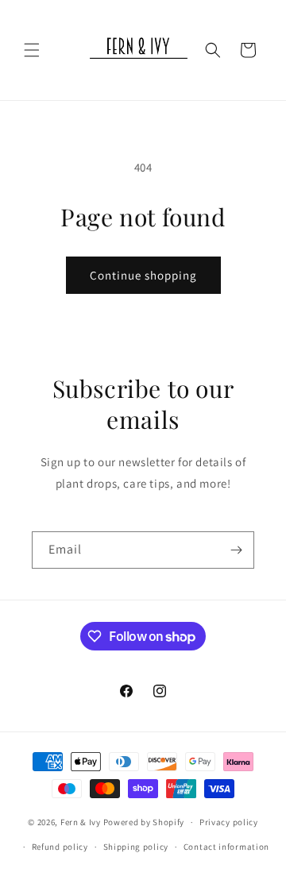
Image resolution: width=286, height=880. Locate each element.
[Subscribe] (235, 550)
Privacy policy (228, 822)
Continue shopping (143, 275)
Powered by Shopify (144, 822)
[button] (31, 50)
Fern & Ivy (80, 822)
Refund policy (60, 846)
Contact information (226, 846)
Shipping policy (136, 846)
